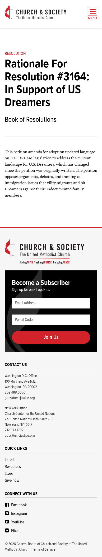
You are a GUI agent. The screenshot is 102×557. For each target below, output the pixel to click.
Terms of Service (43, 549)
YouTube (17, 522)
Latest (9, 460)
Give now (12, 480)
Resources (13, 467)
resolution (15, 53)
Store (9, 473)
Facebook (19, 505)
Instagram (19, 513)
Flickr (15, 531)
